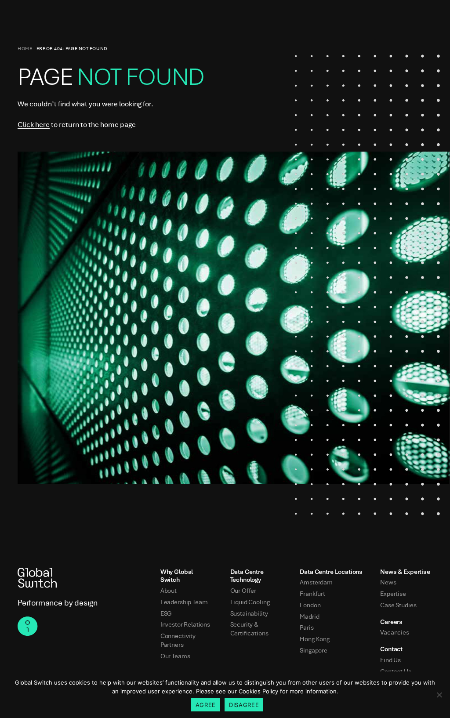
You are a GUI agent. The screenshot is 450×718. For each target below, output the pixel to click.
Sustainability (249, 613)
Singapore (313, 650)
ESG (166, 613)
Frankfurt (312, 594)
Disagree (244, 704)
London (310, 605)
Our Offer (243, 590)
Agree (206, 704)
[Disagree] (439, 694)
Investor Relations (185, 624)
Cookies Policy (258, 691)
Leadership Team (184, 602)
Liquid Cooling (250, 602)
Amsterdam (316, 582)
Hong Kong (315, 639)
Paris (306, 627)
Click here (34, 124)
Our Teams (175, 656)
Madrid (309, 616)
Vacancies (394, 632)
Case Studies (398, 605)
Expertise (393, 594)
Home (25, 48)
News (388, 582)
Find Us (390, 660)
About (168, 590)
